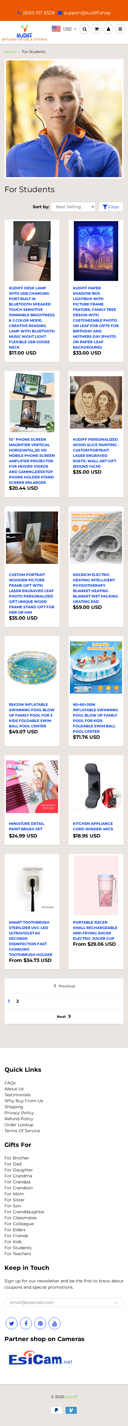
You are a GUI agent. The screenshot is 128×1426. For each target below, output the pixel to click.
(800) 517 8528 (39, 13)
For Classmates (20, 1217)
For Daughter (18, 1170)
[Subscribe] (116, 1303)
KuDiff (71, 1396)
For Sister (14, 1199)
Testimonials (17, 1094)
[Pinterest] (40, 1323)
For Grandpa (17, 1182)
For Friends (16, 1235)
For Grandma (18, 1176)
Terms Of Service (22, 1130)
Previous (67, 986)
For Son (12, 1205)
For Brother (16, 1158)
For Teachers (17, 1253)
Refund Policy (18, 1118)
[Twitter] (12, 1323)
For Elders (15, 1229)
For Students (18, 1247)
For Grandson (18, 1188)
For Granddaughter (24, 1211)
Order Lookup (18, 1124)
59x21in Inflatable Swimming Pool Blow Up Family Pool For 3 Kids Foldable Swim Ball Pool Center (31, 715)
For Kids (13, 1241)
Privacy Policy (19, 1112)
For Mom (14, 1194)
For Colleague (19, 1223)
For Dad (12, 1164)
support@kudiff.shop (87, 13)
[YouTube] (54, 1323)
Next (61, 1016)
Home (10, 51)
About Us (14, 1088)
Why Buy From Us (23, 1100)
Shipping (13, 1106)
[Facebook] (26, 1323)
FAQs (10, 1083)
